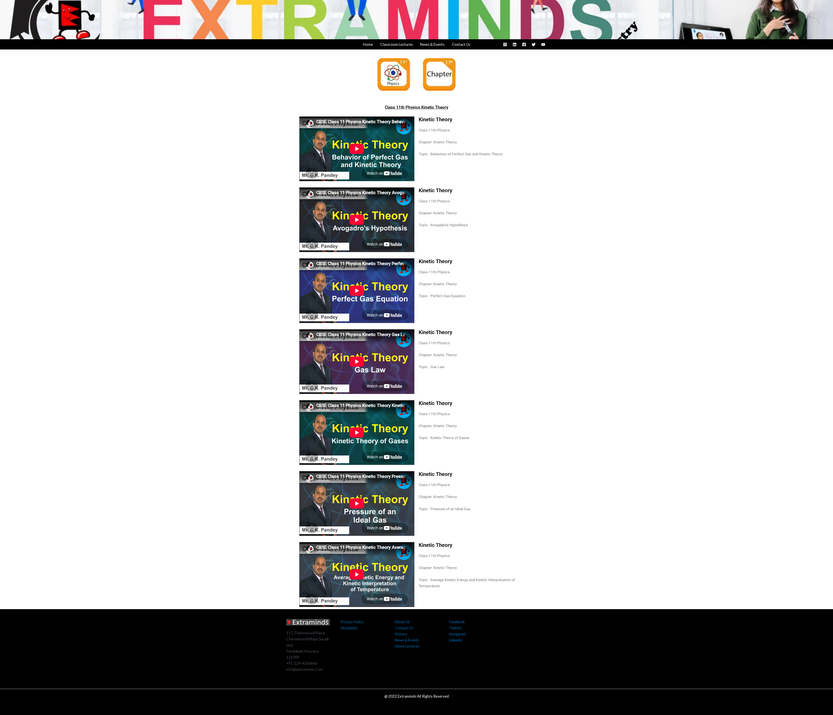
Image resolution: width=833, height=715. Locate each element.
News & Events (432, 44)
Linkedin (455, 640)
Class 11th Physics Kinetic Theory (416, 107)
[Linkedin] (514, 44)
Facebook (457, 622)
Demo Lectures (407, 646)
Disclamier (349, 628)
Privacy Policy (352, 622)
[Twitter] (533, 44)
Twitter (455, 628)
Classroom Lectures (396, 44)
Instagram (457, 634)
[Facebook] (524, 44)
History (401, 634)
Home (368, 44)
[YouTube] (543, 44)
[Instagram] (505, 44)
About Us (402, 622)
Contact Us (461, 44)
